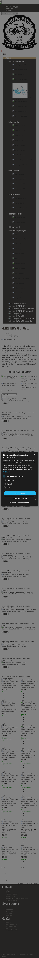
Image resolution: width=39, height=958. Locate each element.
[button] (19, 503)
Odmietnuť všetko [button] (20, 498)
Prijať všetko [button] (20, 493)
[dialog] (19, 479)
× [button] (35, 454)
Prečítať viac (7, 472)
